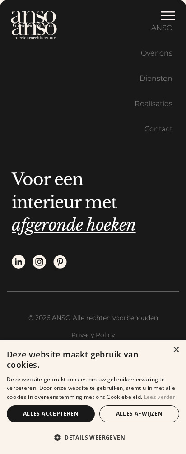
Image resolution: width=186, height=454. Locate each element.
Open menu (169, 15)
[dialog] (93, 397)
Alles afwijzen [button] (139, 413)
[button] (93, 438)
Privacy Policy (93, 335)
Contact (158, 129)
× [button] (175, 350)
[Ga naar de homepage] (33, 19)
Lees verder (159, 397)
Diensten (156, 78)
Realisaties (153, 103)
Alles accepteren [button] (51, 413)
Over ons (156, 53)
